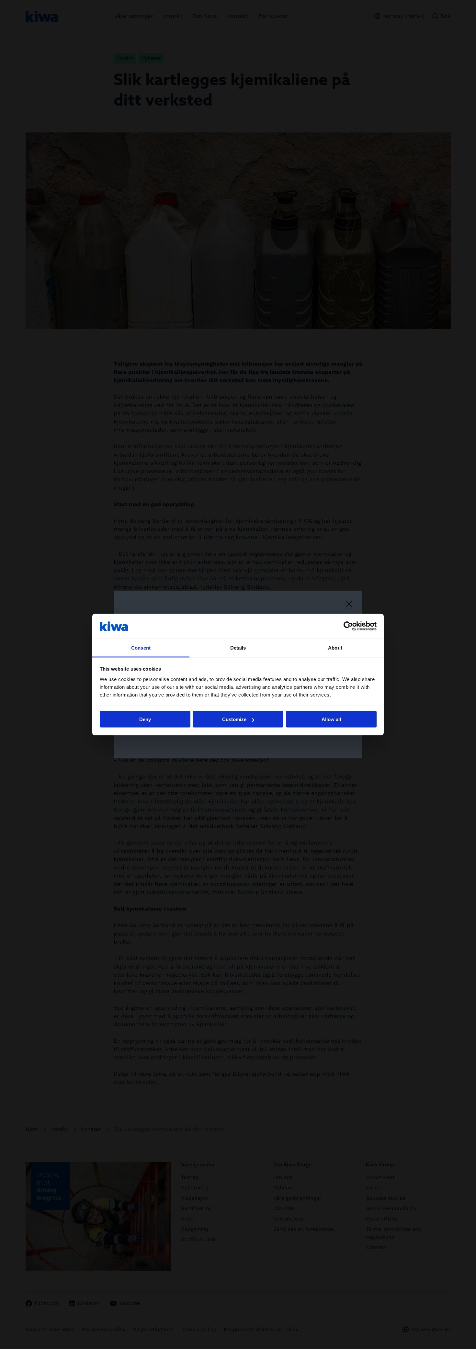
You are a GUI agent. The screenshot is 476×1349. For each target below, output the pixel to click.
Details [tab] (238, 647)
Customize (234, 719)
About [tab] (335, 647)
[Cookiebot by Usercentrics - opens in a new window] (348, 626)
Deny (145, 719)
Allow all (331, 719)
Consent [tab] (141, 647)
